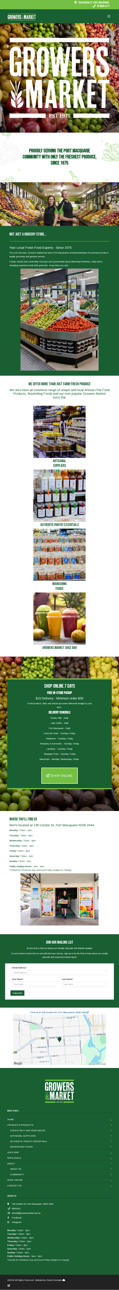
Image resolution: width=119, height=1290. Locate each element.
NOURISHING (59, 584)
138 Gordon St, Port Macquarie (93, 2)
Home (10, 1119)
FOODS (59, 588)
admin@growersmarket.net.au (26, 1213)
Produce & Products (20, 1125)
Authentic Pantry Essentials (28, 1141)
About (11, 1163)
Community (17, 1174)
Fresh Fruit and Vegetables (27, 1130)
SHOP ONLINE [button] (61, 775)
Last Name (67, 979)
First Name (17, 979)
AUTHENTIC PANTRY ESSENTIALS (59, 525)
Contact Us (14, 1185)
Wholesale (14, 1158)
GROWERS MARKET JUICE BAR (59, 647)
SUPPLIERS (59, 465)
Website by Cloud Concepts (48, 1280)
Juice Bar (13, 1152)
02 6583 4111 (103, 6)
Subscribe (17, 993)
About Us (15, 1169)
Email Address (19, 967)
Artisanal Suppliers (23, 1136)
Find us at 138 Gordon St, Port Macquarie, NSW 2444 (58, 1012)
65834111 (16, 1208)
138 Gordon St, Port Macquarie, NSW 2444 (32, 1204)
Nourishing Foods (21, 1146)
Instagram (16, 1222)
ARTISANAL (59, 461)
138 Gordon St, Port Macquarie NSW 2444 (64, 825)
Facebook (16, 1217)
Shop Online (15, 1180)
